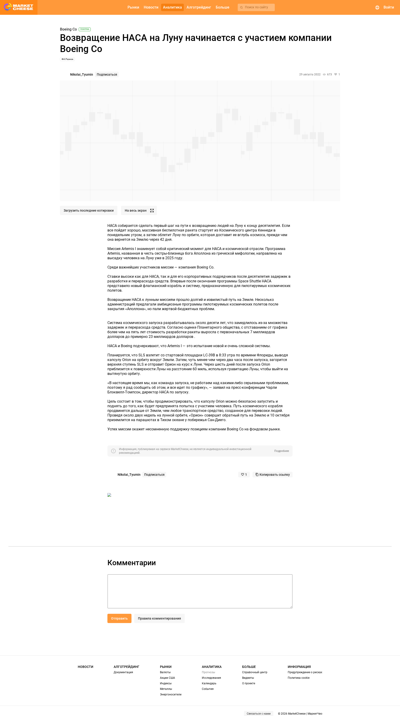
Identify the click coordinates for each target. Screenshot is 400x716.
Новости (85, 667)
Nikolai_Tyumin (81, 74)
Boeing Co (68, 29)
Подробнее (281, 451)
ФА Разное (67, 59)
